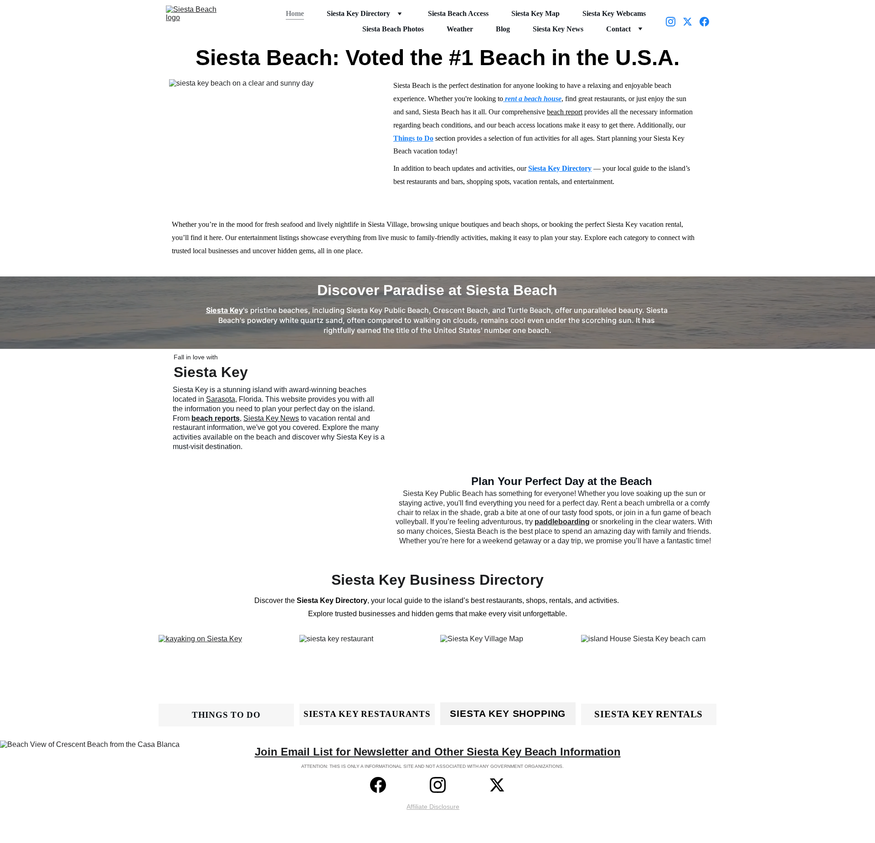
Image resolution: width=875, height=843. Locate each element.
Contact (618, 29)
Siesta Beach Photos (393, 29)
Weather (460, 29)
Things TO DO (226, 715)
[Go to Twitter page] (691, 21)
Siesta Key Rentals (648, 714)
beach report (564, 112)
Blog (503, 29)
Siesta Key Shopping (508, 713)
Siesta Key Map (535, 13)
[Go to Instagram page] (674, 21)
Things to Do (413, 138)
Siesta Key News (558, 29)
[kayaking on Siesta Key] (226, 680)
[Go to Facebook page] (704, 21)
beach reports (215, 418)
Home (295, 13)
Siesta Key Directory (358, 13)
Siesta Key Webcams (614, 13)
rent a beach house (533, 98)
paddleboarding (562, 522)
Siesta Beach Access (458, 13)
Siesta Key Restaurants (367, 714)
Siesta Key (224, 310)
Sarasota (220, 399)
